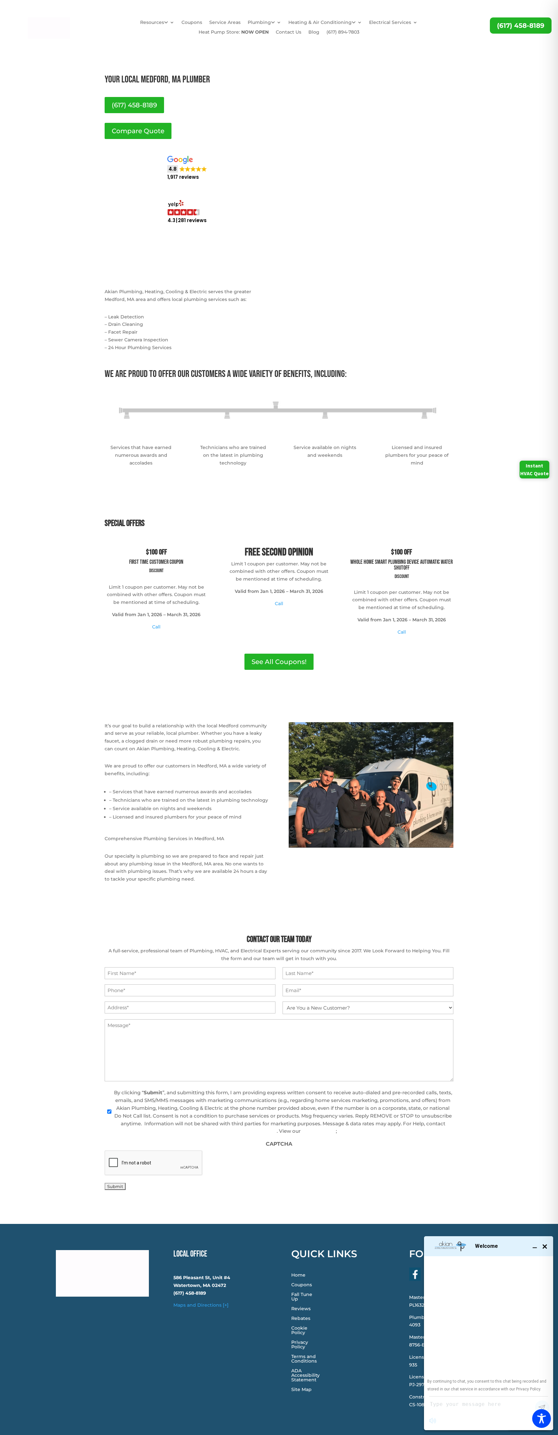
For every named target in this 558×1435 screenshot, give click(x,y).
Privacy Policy (319, 1131)
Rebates (300, 1318)
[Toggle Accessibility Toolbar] (542, 1418)
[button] (187, 168)
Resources (152, 22)
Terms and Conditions (304, 1359)
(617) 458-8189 (520, 25)
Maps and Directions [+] (201, 1305)
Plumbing (259, 22)
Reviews (301, 1309)
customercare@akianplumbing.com (232, 1131)
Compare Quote (138, 131)
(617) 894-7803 (342, 32)
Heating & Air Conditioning (320, 22)
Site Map (301, 1389)
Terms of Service (358, 1131)
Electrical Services (390, 22)
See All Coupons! (279, 662)
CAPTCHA (279, 1144)
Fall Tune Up (301, 1297)
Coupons (191, 22)
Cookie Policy (299, 1330)
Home (298, 1275)
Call (156, 627)
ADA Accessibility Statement (305, 1375)
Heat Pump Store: (234, 32)
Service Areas (225, 22)
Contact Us (288, 32)
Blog (313, 32)
